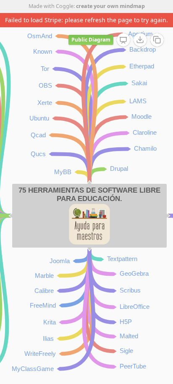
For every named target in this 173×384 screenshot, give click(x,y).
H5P (126, 321)
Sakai (139, 82)
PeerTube (133, 366)
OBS (45, 85)
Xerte (44, 102)
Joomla (60, 260)
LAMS (138, 100)
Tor (45, 68)
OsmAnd (39, 35)
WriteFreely (40, 353)
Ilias (48, 338)
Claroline (145, 132)
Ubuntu (39, 118)
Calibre (44, 290)
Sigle (126, 350)
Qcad (38, 134)
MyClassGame (33, 368)
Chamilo (145, 148)
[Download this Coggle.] (140, 40)
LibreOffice (134, 306)
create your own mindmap (110, 6)
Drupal (119, 168)
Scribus (130, 290)
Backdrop (142, 49)
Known (42, 51)
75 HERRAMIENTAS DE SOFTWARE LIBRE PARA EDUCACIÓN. (89, 194)
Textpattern (122, 258)
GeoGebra (134, 273)
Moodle (141, 116)
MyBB (62, 171)
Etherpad (141, 66)
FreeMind (43, 305)
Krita (49, 322)
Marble (44, 275)
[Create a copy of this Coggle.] (157, 40)
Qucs (38, 153)
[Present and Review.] (123, 40)
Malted (129, 336)
